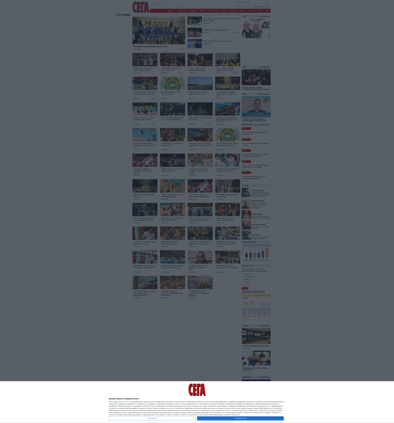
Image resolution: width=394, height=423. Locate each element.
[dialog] (197, 402)
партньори (125, 401)
